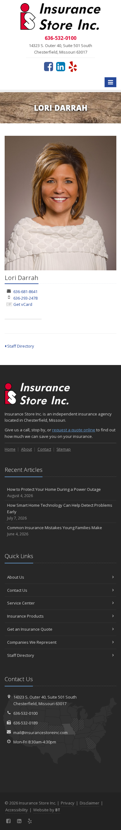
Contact (44, 449)
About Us (15, 577)
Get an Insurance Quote (29, 629)
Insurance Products (25, 616)
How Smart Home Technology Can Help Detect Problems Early (59, 511)
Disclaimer (89, 803)
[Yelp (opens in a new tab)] (72, 66)
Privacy (67, 803)
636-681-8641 (25, 291)
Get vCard (22, 304)
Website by (46, 810)
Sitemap (63, 449)
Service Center (21, 603)
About (26, 449)
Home (10, 449)
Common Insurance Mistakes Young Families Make (54, 531)
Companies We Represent (31, 642)
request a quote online (73, 430)
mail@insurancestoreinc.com (40, 732)
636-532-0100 (25, 713)
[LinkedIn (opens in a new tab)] (60, 66)
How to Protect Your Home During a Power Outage (54, 492)
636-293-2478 (25, 298)
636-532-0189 (25, 723)
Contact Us (17, 590)
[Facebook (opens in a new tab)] (48, 66)
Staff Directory (20, 346)
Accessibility (16, 810)
